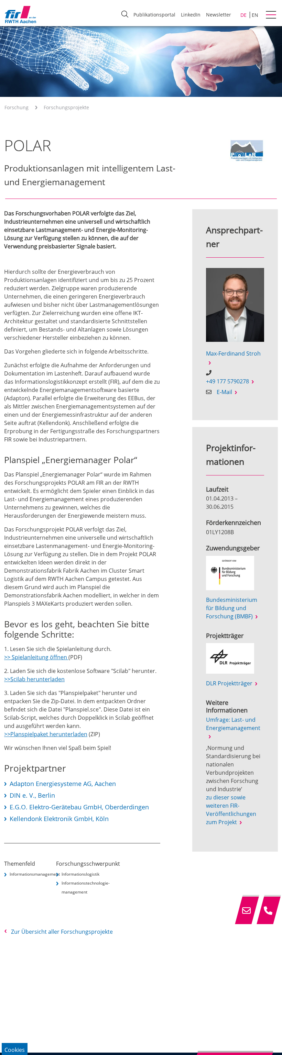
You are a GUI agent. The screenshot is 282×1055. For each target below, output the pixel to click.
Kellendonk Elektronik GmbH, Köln (59, 819)
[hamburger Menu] (272, 15)
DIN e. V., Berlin (32, 795)
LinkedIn (190, 14)
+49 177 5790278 (227, 381)
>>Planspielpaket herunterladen (45, 734)
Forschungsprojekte (66, 107)
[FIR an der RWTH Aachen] (20, 14)
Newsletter (218, 14)
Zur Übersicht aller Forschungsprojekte (62, 931)
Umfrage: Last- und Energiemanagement (233, 724)
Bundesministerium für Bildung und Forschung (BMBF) (231, 608)
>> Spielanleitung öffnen (36, 657)
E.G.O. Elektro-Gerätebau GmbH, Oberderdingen (79, 807)
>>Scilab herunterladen (34, 679)
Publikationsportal (154, 14)
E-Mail (224, 392)
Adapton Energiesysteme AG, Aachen (63, 783)
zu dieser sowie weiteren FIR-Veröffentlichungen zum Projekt (231, 810)
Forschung (16, 107)
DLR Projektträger (229, 683)
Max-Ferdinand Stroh (233, 353)
